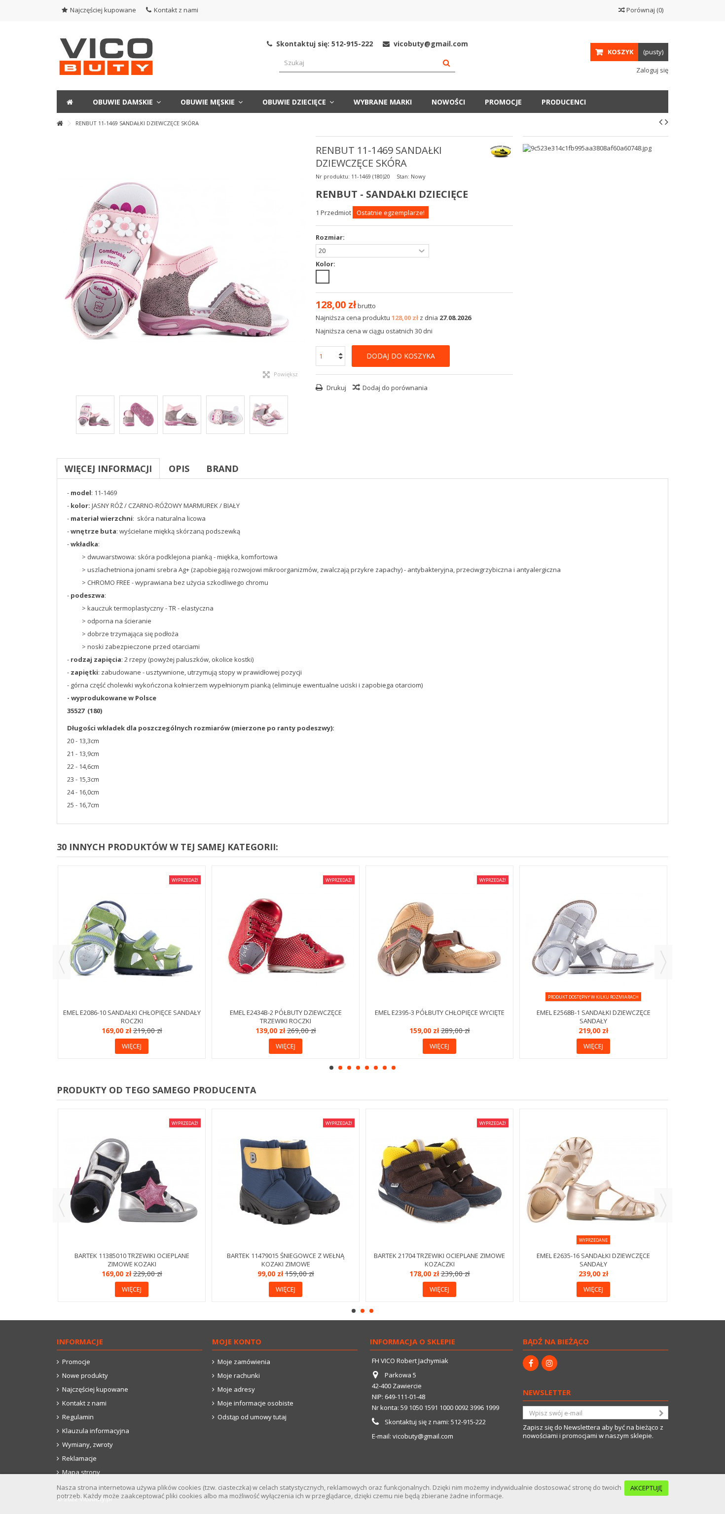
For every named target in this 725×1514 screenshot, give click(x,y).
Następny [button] (301, 261)
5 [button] (367, 1068)
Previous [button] (62, 962)
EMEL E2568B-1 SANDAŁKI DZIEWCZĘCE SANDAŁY (594, 1016)
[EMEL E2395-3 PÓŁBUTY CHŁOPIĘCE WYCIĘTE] (439, 938)
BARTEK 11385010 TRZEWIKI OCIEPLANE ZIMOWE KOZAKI (131, 1259)
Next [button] (663, 962)
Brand (222, 468)
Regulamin (78, 1417)
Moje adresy (236, 1389)
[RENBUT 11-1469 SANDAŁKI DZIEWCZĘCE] (95, 414)
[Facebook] (531, 1363)
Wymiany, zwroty (87, 1445)
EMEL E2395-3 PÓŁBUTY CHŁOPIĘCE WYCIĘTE (440, 1012)
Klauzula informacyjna (95, 1431)
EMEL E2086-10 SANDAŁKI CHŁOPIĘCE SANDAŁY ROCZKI (132, 1016)
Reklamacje (79, 1458)
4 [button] (358, 1068)
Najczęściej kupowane (103, 9)
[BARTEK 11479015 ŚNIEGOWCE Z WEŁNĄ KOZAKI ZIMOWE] (286, 1181)
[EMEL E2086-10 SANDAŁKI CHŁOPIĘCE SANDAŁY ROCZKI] (132, 938)
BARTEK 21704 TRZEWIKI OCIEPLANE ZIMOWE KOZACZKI (439, 1259)
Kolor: (326, 264)
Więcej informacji (108, 468)
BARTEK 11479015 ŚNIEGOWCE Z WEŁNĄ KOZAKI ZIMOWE (285, 1259)
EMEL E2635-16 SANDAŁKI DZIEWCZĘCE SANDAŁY (593, 1259)
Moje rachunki (239, 1375)
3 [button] (349, 1068)
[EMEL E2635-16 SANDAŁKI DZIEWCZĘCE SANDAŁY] (593, 1181)
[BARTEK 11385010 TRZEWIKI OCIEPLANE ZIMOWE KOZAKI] (132, 1181)
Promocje (76, 1362)
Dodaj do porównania (395, 387)
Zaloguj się (651, 70)
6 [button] (376, 1068)
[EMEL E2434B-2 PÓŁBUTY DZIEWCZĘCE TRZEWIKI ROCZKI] (286, 938)
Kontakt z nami (176, 9)
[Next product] (666, 122)
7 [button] (385, 1068)
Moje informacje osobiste (255, 1403)
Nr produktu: (333, 176)
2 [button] (340, 1068)
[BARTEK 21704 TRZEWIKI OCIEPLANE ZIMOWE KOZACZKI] (439, 1181)
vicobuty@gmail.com (423, 1436)
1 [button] (331, 1068)
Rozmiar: (331, 237)
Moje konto (236, 1341)
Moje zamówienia (244, 1362)
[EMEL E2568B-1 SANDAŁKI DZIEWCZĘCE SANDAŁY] (593, 938)
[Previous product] (660, 122)
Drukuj (335, 387)
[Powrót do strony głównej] (60, 123)
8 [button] (394, 1068)
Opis (179, 468)
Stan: (403, 176)
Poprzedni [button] (62, 261)
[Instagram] (549, 1363)
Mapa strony (81, 1472)
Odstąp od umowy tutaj (252, 1417)
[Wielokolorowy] (322, 277)
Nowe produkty (85, 1375)
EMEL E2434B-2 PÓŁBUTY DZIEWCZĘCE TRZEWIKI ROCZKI (286, 1016)
